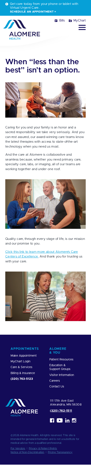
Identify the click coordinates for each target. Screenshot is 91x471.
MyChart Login (20, 361)
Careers (54, 380)
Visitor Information (61, 375)
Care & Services (21, 367)
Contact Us (56, 386)
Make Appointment (24, 355)
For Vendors (18, 448)
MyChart (79, 20)
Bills (62, 20)
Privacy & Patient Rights (43, 448)
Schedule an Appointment (32, 11)
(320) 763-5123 (22, 378)
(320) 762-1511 (61, 410)
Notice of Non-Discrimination (27, 452)
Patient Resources (61, 359)
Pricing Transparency (60, 452)
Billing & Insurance (23, 373)
